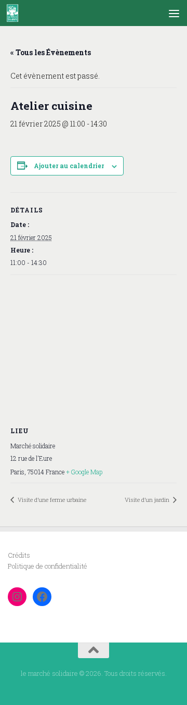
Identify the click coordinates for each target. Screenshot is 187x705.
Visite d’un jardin (148, 499)
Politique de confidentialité (47, 566)
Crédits (19, 555)
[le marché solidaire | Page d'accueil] (14, 13)
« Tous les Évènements (50, 52)
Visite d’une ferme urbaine (51, 499)
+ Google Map (84, 472)
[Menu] (174, 13)
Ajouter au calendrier (69, 165)
